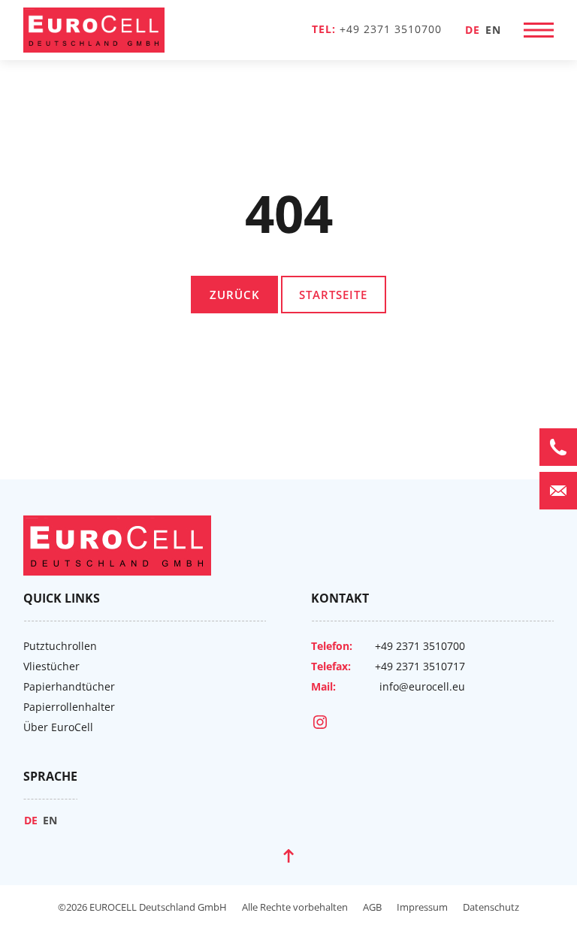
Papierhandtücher (69, 686)
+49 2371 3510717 (420, 666)
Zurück (235, 294)
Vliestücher (51, 666)
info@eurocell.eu (422, 686)
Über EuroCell (58, 727)
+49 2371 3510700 (391, 29)
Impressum (422, 907)
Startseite (333, 294)
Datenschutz (491, 907)
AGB (372, 907)
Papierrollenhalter (69, 707)
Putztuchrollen (60, 646)
